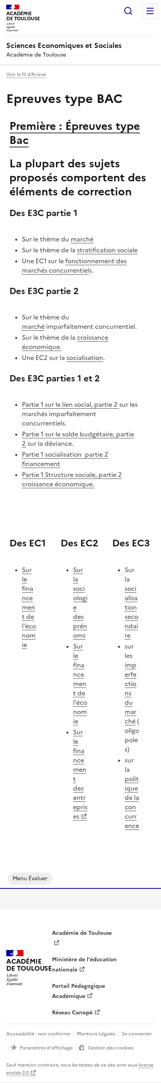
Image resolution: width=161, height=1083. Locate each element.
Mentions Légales (96, 1033)
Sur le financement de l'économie (29, 607)
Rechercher (128, 11)
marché (82, 239)
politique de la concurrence (132, 802)
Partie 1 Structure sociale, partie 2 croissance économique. (72, 479)
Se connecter (137, 1033)
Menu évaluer (30, 878)
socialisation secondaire (131, 612)
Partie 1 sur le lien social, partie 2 (70, 404)
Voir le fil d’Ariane (26, 74)
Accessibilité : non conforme (38, 1033)
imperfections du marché (130, 693)
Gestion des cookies (110, 1047)
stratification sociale (107, 250)
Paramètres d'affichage (46, 1047)
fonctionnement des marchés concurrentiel (74, 265)
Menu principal (150, 11)
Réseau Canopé (72, 1013)
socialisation (84, 357)
